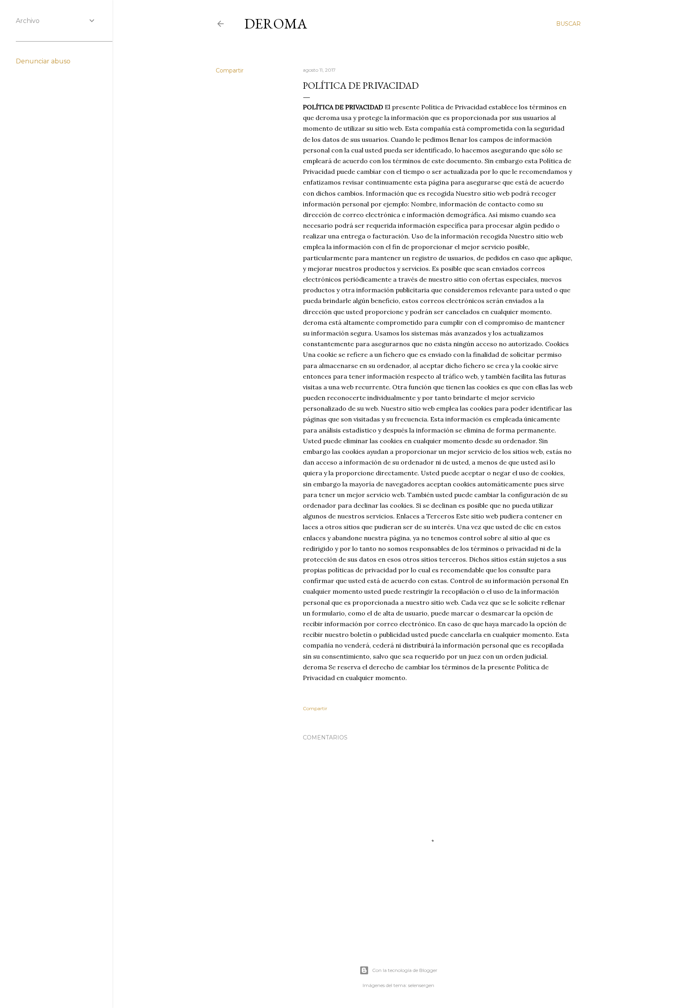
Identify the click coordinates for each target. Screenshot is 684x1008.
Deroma (275, 23)
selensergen (421, 985)
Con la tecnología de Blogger (404, 970)
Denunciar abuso (43, 61)
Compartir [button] (229, 70)
